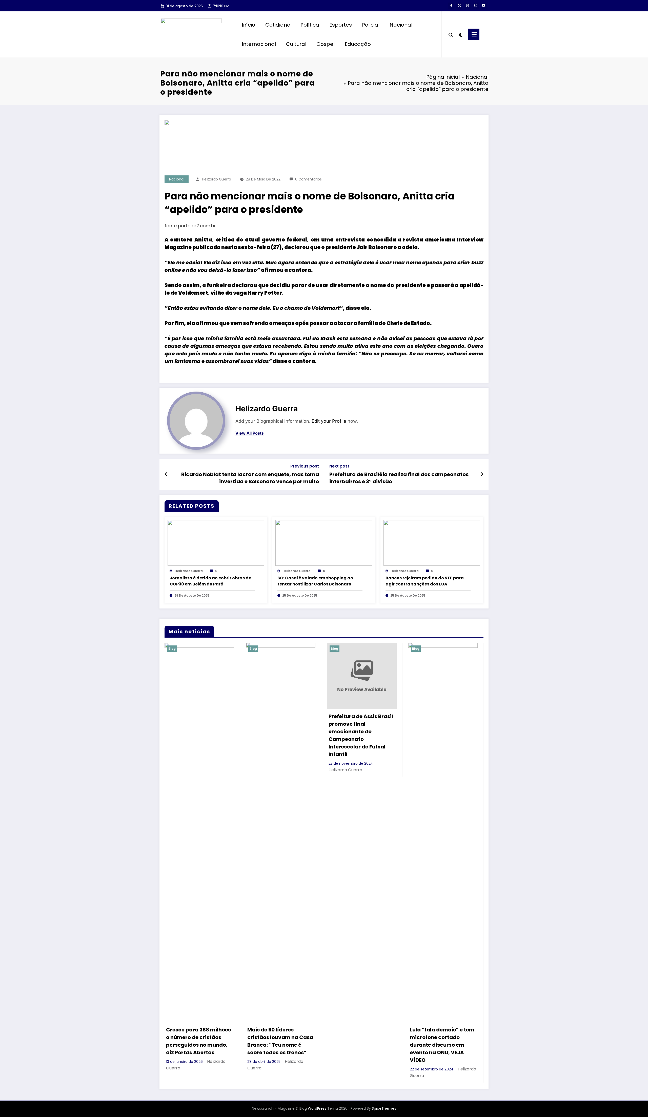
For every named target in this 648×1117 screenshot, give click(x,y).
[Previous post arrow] (166, 474)
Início (248, 24)
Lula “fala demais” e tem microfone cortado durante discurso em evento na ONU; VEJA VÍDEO (442, 1045)
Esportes (340, 24)
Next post (339, 466)
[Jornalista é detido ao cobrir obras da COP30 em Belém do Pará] (216, 543)
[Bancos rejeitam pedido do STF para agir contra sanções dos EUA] (431, 543)
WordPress (317, 1108)
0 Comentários (308, 179)
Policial (370, 24)
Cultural (296, 44)
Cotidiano (277, 24)
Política (309, 24)
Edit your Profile (329, 421)
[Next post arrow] (481, 474)
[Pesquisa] (451, 34)
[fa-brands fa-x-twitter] (459, 6)
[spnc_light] (460, 34)
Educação (358, 44)
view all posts (249, 433)
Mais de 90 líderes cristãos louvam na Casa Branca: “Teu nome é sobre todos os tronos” (280, 1041)
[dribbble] (467, 6)
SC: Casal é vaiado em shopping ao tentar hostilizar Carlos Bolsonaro (315, 581)
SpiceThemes (384, 1108)
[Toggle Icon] (473, 34)
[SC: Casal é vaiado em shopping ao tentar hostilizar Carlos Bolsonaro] (323, 543)
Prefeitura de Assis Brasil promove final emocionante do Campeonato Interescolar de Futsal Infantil (361, 735)
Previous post (304, 466)
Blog (172, 648)
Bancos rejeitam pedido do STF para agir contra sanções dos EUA (425, 581)
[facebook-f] (451, 6)
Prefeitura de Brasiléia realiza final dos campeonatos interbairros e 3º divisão (399, 478)
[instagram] (476, 6)
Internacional (259, 44)
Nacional (401, 24)
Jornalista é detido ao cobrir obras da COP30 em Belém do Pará (211, 581)
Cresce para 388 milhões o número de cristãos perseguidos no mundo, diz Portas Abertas (198, 1041)
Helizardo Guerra (216, 179)
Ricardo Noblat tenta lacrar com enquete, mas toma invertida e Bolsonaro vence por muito (250, 478)
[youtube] (484, 6)
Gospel (325, 44)
